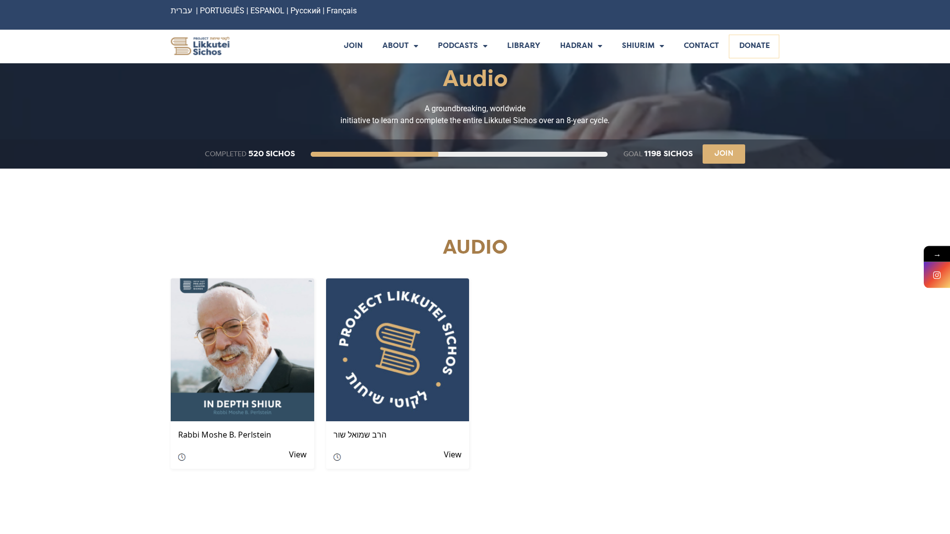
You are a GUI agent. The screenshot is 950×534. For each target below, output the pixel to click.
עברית (181, 10)
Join (353, 46)
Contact (701, 46)
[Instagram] (937, 275)
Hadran (576, 46)
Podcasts (458, 46)
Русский (306, 10)
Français (342, 10)
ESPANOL (267, 10)
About (395, 46)
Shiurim (638, 46)
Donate (754, 46)
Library (523, 46)
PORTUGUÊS (222, 10)
